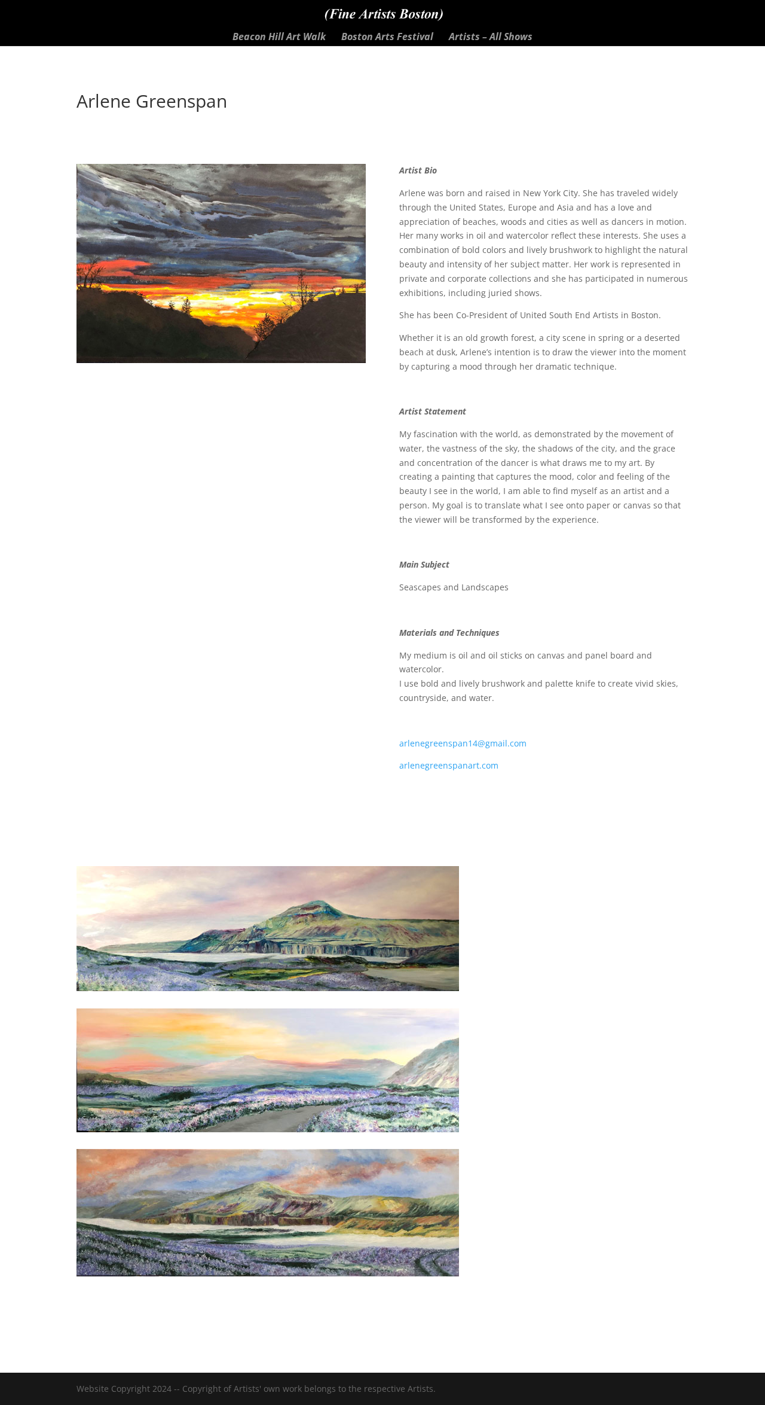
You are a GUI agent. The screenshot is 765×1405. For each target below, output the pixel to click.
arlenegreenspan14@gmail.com (463, 743)
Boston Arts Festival (387, 37)
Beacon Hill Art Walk (279, 37)
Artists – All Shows (491, 37)
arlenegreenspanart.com (448, 765)
